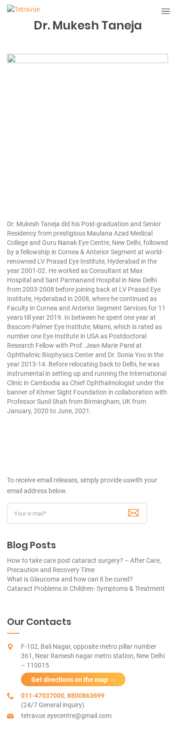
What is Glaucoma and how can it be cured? (70, 579)
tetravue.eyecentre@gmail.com (66, 715)
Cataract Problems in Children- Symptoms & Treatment (86, 588)
